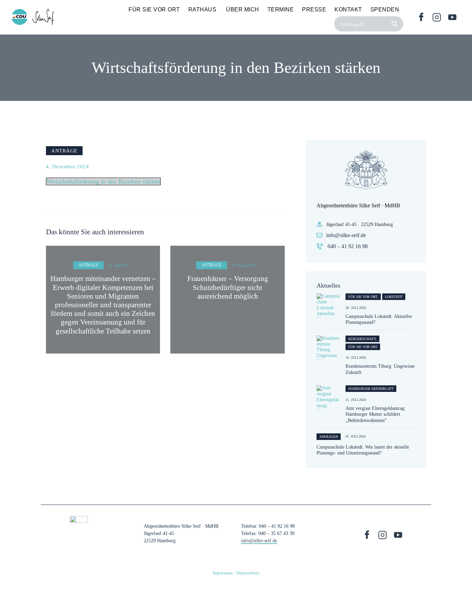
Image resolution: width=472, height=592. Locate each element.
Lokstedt (394, 297)
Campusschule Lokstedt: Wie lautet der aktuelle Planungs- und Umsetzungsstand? (363, 450)
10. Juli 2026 (355, 436)
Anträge (64, 150)
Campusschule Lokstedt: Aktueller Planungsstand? (379, 319)
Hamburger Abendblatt (371, 389)
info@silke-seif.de (346, 235)
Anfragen (328, 437)
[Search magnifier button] (395, 24)
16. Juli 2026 (356, 357)
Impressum (223, 572)
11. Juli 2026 (356, 400)
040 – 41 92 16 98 (348, 246)
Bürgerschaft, (362, 339)
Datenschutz (247, 572)
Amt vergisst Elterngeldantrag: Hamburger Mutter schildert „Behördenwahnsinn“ (376, 414)
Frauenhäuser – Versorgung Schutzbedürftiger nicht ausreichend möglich (227, 287)
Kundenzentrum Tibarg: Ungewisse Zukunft (380, 369)
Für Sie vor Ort (362, 347)
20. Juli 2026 (356, 308)
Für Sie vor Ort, (363, 297)
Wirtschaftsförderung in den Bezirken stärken (103, 181)
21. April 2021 (119, 265)
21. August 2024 (243, 265)
